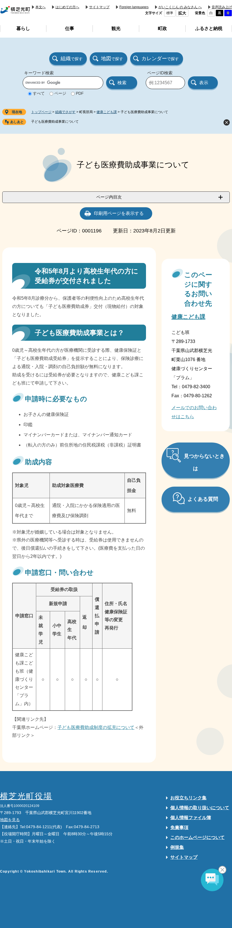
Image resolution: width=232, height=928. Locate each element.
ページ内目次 (109, 197)
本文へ (40, 7)
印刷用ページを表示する (119, 213)
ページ (60, 93)
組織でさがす (65, 112)
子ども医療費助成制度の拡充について (95, 727)
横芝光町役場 (26, 796)
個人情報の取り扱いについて (199, 807)
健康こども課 (106, 112)
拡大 (182, 13)
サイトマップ (99, 7)
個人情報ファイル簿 (190, 817)
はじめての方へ (67, 7)
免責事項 (179, 827)
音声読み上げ (222, 7)
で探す (72, 58)
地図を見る (10, 819)
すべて (39, 93)
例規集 (177, 847)
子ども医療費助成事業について (55, 122)
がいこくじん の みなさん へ (180, 7)
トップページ (41, 112)
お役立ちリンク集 (188, 797)
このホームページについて (197, 837)
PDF (80, 93)
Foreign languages (134, 7)
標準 (169, 13)
